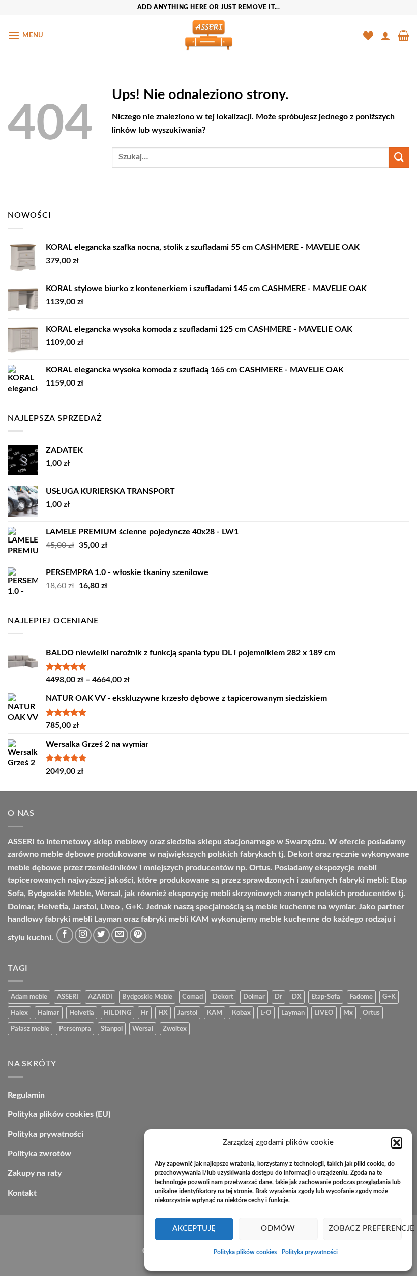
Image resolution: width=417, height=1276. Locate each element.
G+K (389, 997)
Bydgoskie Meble (147, 997)
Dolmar (254, 997)
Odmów (278, 1228)
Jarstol (187, 1013)
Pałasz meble (30, 1029)
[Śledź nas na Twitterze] (101, 935)
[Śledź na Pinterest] (138, 935)
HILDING (117, 1013)
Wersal (142, 1029)
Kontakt (22, 1193)
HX (163, 1013)
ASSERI (67, 997)
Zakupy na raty (35, 1173)
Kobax (241, 1013)
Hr (144, 1013)
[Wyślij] (399, 157)
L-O (266, 1013)
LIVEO (324, 1013)
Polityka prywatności (310, 1252)
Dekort (223, 997)
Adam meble (29, 997)
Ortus (371, 1013)
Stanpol (112, 1029)
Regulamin (26, 1095)
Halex (19, 1013)
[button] (397, 1143)
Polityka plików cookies (245, 1252)
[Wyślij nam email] (119, 935)
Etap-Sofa (325, 997)
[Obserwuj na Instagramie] (83, 935)
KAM (214, 1013)
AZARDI (100, 997)
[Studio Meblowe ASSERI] (208, 35)
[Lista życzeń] (368, 35)
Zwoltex (175, 1029)
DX (297, 997)
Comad (192, 997)
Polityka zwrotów (39, 1154)
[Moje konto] (385, 35)
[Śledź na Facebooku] (64, 935)
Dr (278, 997)
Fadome (361, 997)
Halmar (48, 1013)
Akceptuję (194, 1228)
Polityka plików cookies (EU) (59, 1114)
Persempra (75, 1029)
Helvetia (81, 1013)
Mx (348, 1013)
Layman (293, 1013)
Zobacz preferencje (365, 1228)
